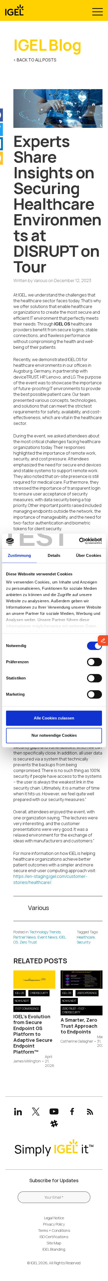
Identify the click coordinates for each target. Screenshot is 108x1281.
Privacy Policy (54, 1224)
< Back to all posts (34, 60)
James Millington (27, 1061)
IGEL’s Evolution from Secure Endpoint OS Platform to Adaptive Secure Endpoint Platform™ (32, 1034)
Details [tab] (54, 555)
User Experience (87, 993)
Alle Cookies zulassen (54, 718)
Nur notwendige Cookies (54, 735)
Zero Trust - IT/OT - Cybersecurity (74, 1010)
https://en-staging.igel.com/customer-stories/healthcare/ (50, 879)
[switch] (94, 662)
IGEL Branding (53, 1249)
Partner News (24, 937)
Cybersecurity (39, 993)
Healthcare (86, 937)
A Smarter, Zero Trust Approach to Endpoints (79, 1026)
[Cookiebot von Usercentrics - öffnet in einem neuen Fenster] (79, 540)
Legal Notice (54, 1217)
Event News (47, 937)
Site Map (54, 1242)
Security (83, 942)
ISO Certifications (54, 1236)
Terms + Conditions (54, 1230)
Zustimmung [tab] (19, 555)
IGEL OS (19, 993)
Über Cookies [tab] (88, 555)
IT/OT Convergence (27, 1008)
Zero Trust (28, 942)
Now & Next (22, 1001)
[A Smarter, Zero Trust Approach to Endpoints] (81, 987)
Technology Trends (45, 931)
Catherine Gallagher (77, 1041)
